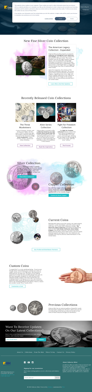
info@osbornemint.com (7, 374)
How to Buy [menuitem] (84, 7)
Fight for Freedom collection (65, 131)
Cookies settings (49, 18)
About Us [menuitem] (20, 352)
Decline (72, 18)
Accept (60, 18)
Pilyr (63, 387)
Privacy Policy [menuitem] (70, 352)
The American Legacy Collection (64, 226)
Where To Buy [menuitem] (50, 352)
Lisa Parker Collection (63, 229)
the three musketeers (25, 136)
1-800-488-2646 (5, 376)
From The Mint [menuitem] (39, 352)
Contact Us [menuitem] (86, 9)
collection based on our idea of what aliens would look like (46, 132)
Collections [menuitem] (28, 352)
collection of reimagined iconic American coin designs (61, 56)
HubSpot (50, 387)
